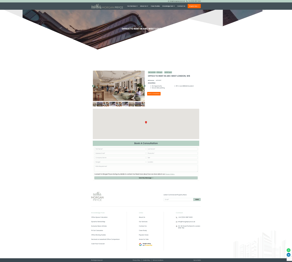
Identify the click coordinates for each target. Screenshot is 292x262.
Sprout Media (197, 260)
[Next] (144, 86)
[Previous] (93, 86)
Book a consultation (154, 94)
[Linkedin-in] (288, 255)
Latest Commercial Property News (175, 195)
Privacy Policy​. (170, 174)
